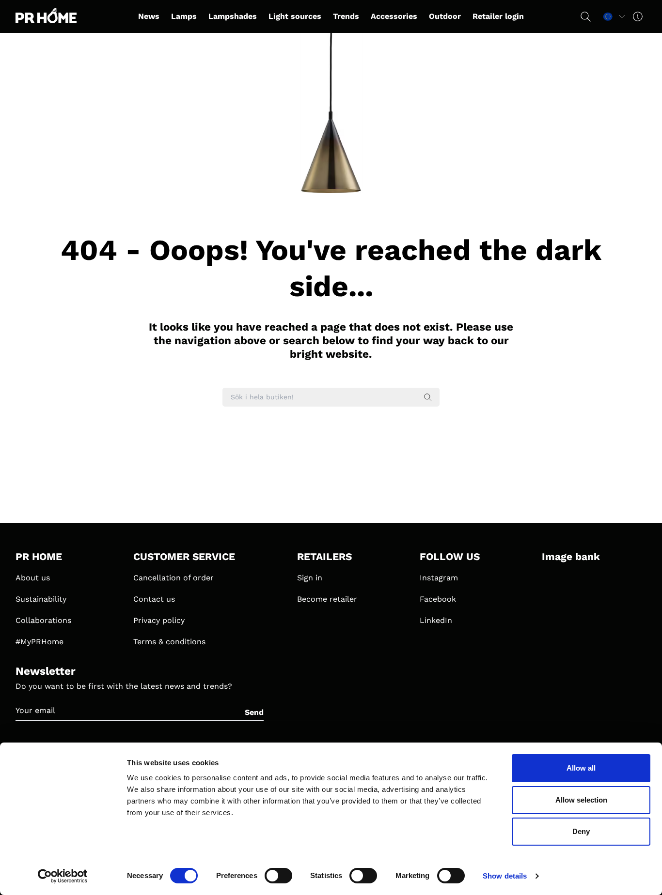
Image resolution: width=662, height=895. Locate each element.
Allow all (581, 768)
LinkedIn (436, 620)
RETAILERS (324, 556)
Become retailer (327, 599)
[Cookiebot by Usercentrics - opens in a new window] (62, 876)
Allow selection (581, 800)
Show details (505, 876)
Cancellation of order (173, 577)
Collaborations (43, 620)
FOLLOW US (450, 556)
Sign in (309, 577)
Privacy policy (159, 620)
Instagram (439, 577)
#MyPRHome (39, 641)
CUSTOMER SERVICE (184, 556)
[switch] (278, 875)
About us (33, 577)
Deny (581, 831)
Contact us (154, 599)
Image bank (571, 556)
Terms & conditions (169, 641)
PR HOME (39, 556)
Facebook (438, 599)
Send (254, 712)
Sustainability (41, 599)
